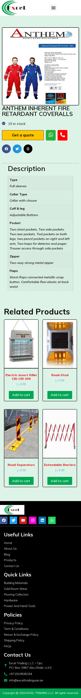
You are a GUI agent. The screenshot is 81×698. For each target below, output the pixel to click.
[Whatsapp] (52, 520)
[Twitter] (13, 520)
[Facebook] (3, 520)
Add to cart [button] (21, 395)
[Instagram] (32, 520)
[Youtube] (23, 520)
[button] (53, 7)
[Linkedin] (42, 520)
